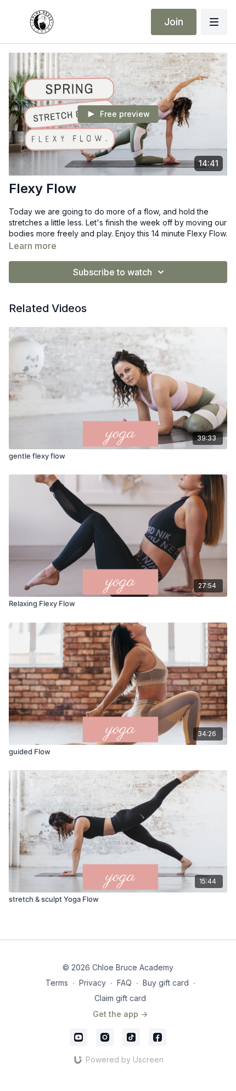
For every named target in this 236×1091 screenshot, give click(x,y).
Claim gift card (120, 998)
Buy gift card (166, 982)
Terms (57, 982)
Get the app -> (120, 1014)
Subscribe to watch (112, 272)
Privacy (92, 982)
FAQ (124, 982)
